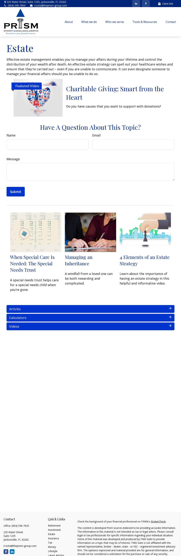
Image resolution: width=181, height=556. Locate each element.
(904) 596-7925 (20, 525)
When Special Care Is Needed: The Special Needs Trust (32, 263)
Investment (54, 530)
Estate (51, 534)
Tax (50, 542)
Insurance (53, 538)
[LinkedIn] (136, 3)
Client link (167, 3)
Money (52, 547)
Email (96, 135)
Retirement (54, 525)
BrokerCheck (158, 521)
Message (13, 159)
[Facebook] (146, 3)
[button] (68, 22)
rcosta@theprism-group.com (50, 5)
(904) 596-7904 (16, 5)
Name (11, 135)
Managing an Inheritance (78, 260)
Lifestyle (52, 551)
